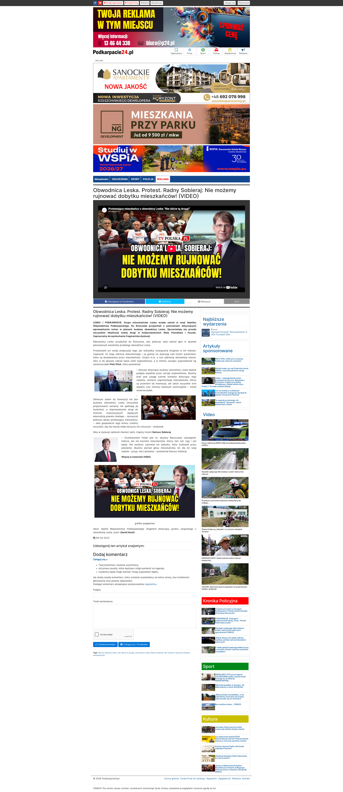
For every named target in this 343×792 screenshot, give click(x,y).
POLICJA (148, 179)
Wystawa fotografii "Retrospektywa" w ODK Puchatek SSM (229, 332)
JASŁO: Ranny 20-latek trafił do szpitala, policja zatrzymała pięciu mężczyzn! (230, 640)
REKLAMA (163, 179)
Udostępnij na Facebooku (120, 301)
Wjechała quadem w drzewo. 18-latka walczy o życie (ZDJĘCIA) (230, 686)
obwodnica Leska (142, 653)
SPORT (135, 179)
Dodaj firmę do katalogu (192, 778)
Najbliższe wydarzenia (214, 322)
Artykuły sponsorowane (218, 348)
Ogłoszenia (176, 53)
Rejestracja (243, 2)
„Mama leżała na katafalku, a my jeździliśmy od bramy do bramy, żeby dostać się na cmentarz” (229, 697)
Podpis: (97, 589)
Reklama (145, 3)
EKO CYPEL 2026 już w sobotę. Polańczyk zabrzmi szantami (229, 360)
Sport (203, 53)
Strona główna (171, 778)
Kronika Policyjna (220, 600)
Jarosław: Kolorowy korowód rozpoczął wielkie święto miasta (229, 728)
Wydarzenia (230, 53)
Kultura (210, 719)
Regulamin (211, 778)
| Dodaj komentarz (106, 644)
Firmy (189, 53)
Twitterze (166, 301)
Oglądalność (224, 778)
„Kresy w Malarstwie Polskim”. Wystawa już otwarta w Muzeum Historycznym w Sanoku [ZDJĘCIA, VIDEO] (231, 768)
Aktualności (156, 3)
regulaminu (150, 584)
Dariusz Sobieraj (104, 653)
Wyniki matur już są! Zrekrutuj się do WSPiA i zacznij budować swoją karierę (231, 370)
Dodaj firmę (132, 3)
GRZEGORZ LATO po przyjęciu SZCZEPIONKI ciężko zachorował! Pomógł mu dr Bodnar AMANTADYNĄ (230, 677)
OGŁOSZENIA (120, 179)
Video (209, 414)
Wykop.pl (205, 301)
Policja (216, 53)
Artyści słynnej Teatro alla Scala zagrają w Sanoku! (229, 747)
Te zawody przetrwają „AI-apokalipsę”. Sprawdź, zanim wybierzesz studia (228, 402)
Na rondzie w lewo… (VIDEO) (228, 704)
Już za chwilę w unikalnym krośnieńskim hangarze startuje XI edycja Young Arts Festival (231, 392)
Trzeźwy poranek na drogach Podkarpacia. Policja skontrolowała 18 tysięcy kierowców (231, 611)
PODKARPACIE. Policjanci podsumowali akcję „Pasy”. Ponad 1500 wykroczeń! (230, 620)
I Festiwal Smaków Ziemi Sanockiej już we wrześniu (231, 757)
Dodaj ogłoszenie (113, 3)
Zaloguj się (230, 2)
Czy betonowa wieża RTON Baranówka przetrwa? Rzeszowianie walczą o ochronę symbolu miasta (231, 739)
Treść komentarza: (103, 601)
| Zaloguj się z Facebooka (135, 644)
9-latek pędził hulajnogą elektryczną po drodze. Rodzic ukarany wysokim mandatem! (231, 649)
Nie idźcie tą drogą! (126, 653)
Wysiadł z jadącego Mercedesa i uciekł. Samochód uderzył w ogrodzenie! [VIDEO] (229, 630)
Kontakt (246, 778)
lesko (114, 653)
